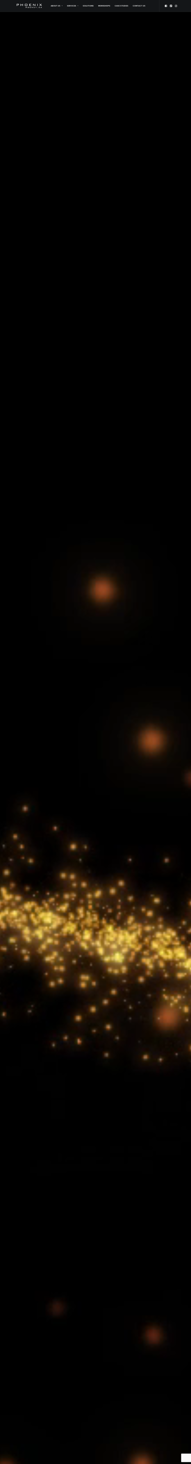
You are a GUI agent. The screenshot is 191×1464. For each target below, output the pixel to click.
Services (71, 6)
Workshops (104, 6)
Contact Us (139, 6)
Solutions (88, 6)
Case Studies (121, 6)
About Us (55, 6)
